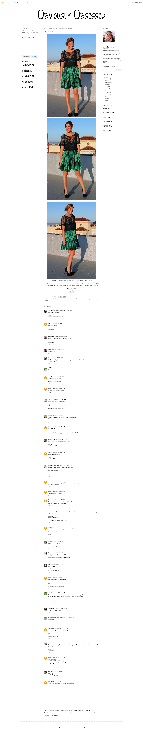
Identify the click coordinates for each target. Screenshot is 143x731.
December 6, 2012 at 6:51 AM (57, 643)
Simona (49, 376)
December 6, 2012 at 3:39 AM (68, 617)
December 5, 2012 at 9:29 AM (59, 358)
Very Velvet (107, 84)
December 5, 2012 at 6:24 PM (60, 527)
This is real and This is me (53, 622)
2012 (105, 77)
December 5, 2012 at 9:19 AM (66, 310)
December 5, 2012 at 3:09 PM (59, 491)
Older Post (96, 713)
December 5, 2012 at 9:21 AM (59, 323)
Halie (49, 671)
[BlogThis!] (61, 297)
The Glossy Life (51, 650)
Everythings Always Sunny (53, 465)
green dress (66, 299)
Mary (49, 552)
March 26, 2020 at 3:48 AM (55, 681)
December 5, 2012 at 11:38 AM (62, 439)
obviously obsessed (75, 299)
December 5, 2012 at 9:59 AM (57, 376)
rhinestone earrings (86, 299)
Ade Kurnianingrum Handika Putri (55, 617)
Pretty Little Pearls (109, 82)
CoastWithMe (51, 608)
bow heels (55, 299)
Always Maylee (51, 336)
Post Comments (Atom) (54, 715)
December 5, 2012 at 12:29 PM (66, 465)
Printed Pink (107, 80)
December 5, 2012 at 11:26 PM (59, 592)
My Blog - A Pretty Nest (53, 361)
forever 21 (62, 299)
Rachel (49, 368)
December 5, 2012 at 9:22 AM (61, 336)
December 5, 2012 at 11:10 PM (59, 577)
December (107, 79)
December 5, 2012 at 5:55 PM (59, 510)
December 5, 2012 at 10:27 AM (59, 399)
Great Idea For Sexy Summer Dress (67, 683)
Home (72, 713)
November (107, 91)
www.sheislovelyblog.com (53, 570)
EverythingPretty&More (53, 532)
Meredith (50, 415)
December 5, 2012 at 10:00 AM (59, 388)
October (107, 92)
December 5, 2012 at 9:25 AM (58, 349)
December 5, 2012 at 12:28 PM (59, 452)
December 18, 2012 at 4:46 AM (59, 657)
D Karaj (49, 349)
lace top (70, 299)
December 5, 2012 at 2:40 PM (55, 481)
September (107, 94)
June (106, 100)
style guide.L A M (51, 439)
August (106, 96)
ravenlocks (50, 592)
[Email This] (59, 297)
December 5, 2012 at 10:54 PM (57, 564)
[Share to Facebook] (64, 297)
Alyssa (49, 643)
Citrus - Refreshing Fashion (53, 310)
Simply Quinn (51, 527)
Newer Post (46, 713)
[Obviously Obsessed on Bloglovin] (29, 57)
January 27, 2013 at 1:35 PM (56, 671)
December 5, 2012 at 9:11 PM (57, 552)
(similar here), (63, 280)
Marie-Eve (50, 358)
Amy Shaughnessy (51, 628)
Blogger (84, 727)
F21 (58, 299)
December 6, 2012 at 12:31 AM (60, 608)
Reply (49, 318)
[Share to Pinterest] (65, 297)
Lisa (49, 681)
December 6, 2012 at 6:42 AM (62, 628)
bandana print (50, 299)
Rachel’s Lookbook (52, 393)
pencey (81, 299)
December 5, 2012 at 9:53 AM (57, 368)
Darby (50, 297)
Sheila (49, 564)
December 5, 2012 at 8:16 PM (58, 541)
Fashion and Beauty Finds (53, 636)
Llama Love (107, 88)
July (106, 98)
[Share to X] (62, 297)
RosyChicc (50, 399)
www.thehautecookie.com (53, 484)
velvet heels (92, 299)
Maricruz (50, 541)
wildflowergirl (51, 329)
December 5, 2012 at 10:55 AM (58, 415)
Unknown (50, 323)
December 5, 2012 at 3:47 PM (59, 500)
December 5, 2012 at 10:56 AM (59, 426)
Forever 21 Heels (79, 280)
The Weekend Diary (52, 458)
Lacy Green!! (107, 86)
